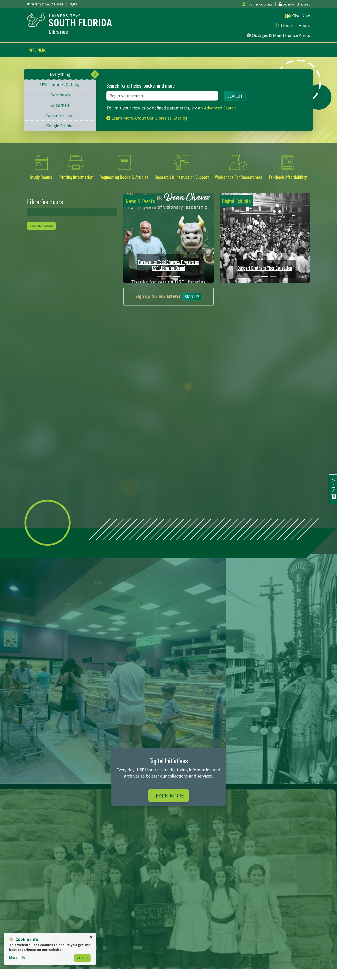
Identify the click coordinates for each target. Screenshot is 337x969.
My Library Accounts (259, 4)
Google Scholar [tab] (60, 125)
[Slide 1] (160, 276)
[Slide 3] (176, 276)
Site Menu (38, 49)
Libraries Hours (295, 25)
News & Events (140, 200)
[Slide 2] (168, 276)
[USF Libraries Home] (69, 22)
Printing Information (75, 177)
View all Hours (41, 226)
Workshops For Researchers (238, 177)
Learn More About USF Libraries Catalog (148, 118)
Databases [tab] (60, 95)
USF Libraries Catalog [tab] (60, 84)
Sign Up (192, 296)
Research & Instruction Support (182, 177)
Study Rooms (41, 177)
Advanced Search (220, 108)
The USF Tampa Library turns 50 (265, 268)
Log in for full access (296, 4)
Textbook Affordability (287, 177)
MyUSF (74, 3)
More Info (17, 957)
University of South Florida (45, 3)
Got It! (82, 957)
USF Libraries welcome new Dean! (168, 268)
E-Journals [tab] (60, 105)
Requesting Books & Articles (124, 177)
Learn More (168, 795)
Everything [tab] (60, 74)
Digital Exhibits (236, 200)
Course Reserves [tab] (60, 115)
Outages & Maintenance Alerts (280, 35)
